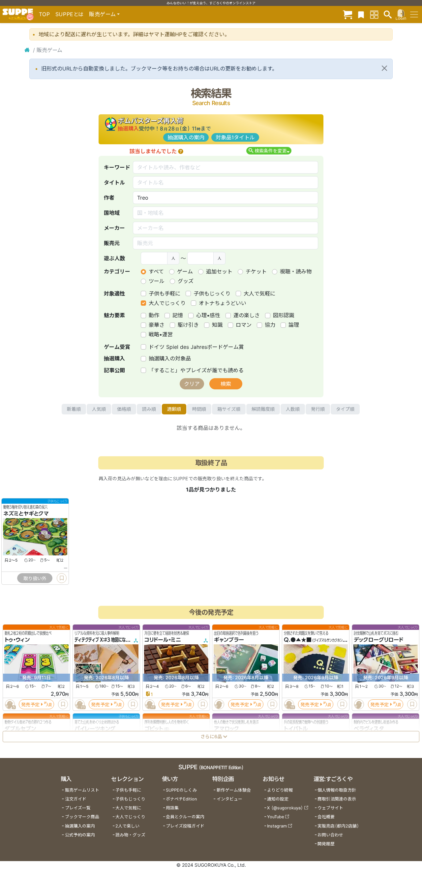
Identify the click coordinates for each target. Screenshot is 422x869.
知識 (217, 325)
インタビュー (229, 799)
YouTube (275, 816)
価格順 (124, 409)
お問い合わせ (330, 834)
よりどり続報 (280, 790)
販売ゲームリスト (82, 790)
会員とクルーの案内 (185, 816)
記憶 (177, 315)
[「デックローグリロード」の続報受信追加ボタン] (359, 704)
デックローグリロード (378, 639)
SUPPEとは (69, 14)
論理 (293, 325)
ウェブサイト (330, 807)
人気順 (99, 409)
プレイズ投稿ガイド (185, 826)
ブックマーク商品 (82, 816)
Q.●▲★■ (298, 639)
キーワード (117, 167)
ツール (157, 281)
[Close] (384, 68)
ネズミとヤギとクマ (26, 513)
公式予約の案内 (80, 834)
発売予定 (30, 704)
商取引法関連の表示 (336, 799)
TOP (44, 14)
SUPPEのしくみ (181, 790)
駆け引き (188, 325)
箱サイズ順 (228, 409)
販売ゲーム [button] (102, 14)
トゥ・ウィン (17, 639)
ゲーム (185, 271)
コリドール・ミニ (162, 639)
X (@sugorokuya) (285, 807)
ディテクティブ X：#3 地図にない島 (104, 639)
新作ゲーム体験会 (234, 790)
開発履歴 (326, 843)
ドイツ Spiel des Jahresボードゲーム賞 (196, 347)
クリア (192, 383)
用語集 (172, 807)
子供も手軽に (164, 293)
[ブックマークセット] (361, 14)
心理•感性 (208, 315)
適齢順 (174, 409)
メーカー (114, 228)
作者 (109, 197)
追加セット (219, 271)
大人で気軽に (259, 293)
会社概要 (326, 816)
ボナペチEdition (181, 799)
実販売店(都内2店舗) (338, 826)
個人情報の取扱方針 (336, 790)
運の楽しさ (246, 315)
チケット (256, 271)
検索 (226, 383)
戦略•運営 (161, 334)
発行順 (318, 409)
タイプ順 (345, 409)
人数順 (293, 409)
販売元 (112, 243)
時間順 (199, 409)
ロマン (244, 325)
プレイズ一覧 (78, 807)
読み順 (149, 409)
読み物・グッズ (130, 834)
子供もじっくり (212, 293)
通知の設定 (277, 799)
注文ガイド (75, 799)
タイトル (114, 182)
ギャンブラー (229, 639)
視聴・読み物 (296, 271)
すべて (156, 271)
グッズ (186, 281)
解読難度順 (263, 409)
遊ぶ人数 (114, 258)
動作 (154, 315)
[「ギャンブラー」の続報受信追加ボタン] (219, 704)
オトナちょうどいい (222, 303)
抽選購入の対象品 (170, 358)
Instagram (277, 826)
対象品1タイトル (235, 137)
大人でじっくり (167, 303)
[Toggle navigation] (414, 14)
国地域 (112, 213)
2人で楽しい (127, 826)
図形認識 (283, 315)
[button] (180, 151)
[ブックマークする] (62, 578)
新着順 (74, 409)
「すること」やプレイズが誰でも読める (196, 370)
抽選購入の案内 (185, 137)
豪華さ (157, 325)
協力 (270, 325)
